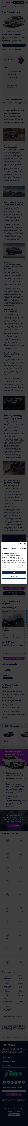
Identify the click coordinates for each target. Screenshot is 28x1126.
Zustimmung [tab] (5, 548)
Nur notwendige (14, 580)
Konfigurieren (13, 576)
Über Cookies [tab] (22, 548)
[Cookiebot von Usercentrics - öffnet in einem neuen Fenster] (20, 544)
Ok (14, 572)
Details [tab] (14, 548)
